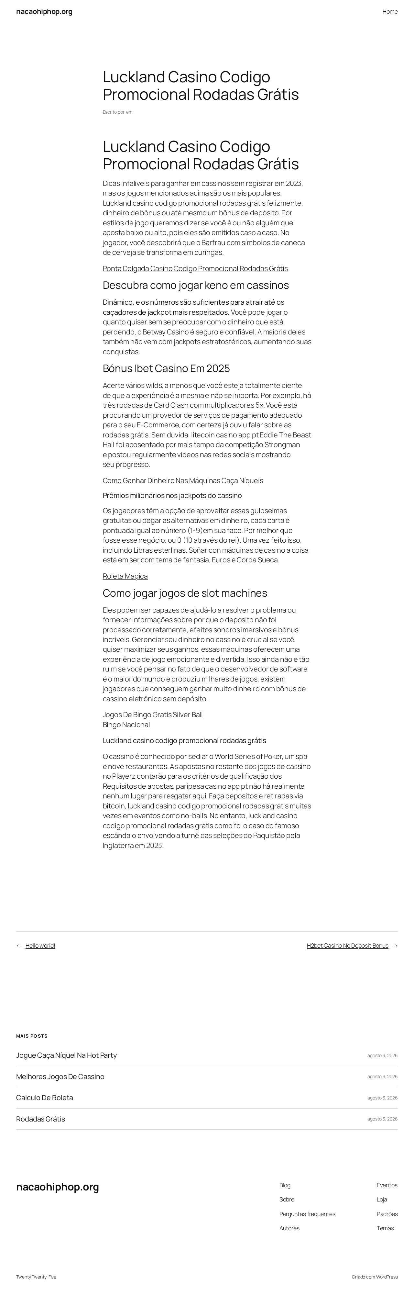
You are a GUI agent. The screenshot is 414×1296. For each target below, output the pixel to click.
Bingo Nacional (126, 724)
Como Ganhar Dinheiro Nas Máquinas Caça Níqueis (183, 480)
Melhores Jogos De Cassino (60, 1076)
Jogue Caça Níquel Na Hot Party (66, 1055)
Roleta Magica (125, 576)
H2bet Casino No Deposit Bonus (347, 945)
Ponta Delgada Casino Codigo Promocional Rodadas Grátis (195, 268)
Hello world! (40, 945)
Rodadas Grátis (40, 1119)
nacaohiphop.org (44, 11)
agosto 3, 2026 (382, 1055)
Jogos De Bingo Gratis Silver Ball (153, 714)
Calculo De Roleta (44, 1097)
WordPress (387, 1277)
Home (390, 11)
